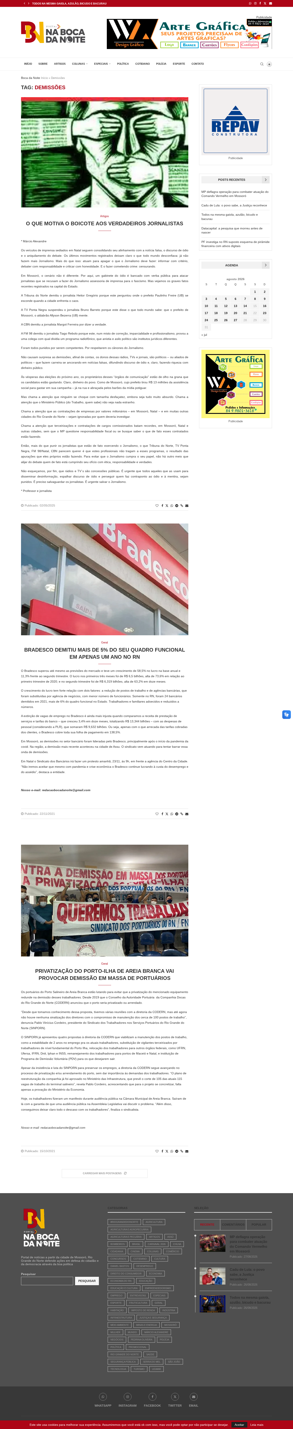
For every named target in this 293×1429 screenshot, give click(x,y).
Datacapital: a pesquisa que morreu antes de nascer (71, 3)
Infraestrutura (121, 1317)
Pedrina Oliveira (141, 1339)
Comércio (172, 1251)
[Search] (262, 64)
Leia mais (256, 1424)
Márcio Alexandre (156, 1332)
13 (235, 306)
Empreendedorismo (158, 1288)
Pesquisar (28, 1274)
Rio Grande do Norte (124, 1354)
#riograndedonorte (124, 1222)
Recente (207, 1224)
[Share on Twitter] (166, 505)
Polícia (161, 63)
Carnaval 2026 (157, 1244)
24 (206, 320)
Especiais (101, 63)
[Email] (270, 3)
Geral (159, 1303)
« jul (204, 334)
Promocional (137, 1347)
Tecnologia (118, 1369)
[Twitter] (265, 3)
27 (235, 320)
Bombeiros (117, 1244)
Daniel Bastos (119, 1266)
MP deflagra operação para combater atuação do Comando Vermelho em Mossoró (248, 1244)
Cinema (135, 1251)
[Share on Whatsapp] (172, 505)
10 (206, 306)
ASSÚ (170, 1237)
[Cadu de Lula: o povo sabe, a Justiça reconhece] (212, 1276)
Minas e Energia (146, 1325)
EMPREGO (116, 1295)
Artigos (60, 63)
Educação (145, 1281)
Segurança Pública (123, 1361)
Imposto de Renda (143, 1310)
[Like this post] (157, 505)
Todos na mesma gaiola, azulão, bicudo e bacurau (250, 1300)
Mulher (115, 1332)
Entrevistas (138, 1295)
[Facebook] (260, 3)
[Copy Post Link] (181, 505)
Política (123, 63)
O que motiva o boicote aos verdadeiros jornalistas (104, 223)
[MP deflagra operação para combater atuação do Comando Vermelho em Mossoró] (212, 1243)
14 (245, 306)
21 (245, 313)
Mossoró (170, 1325)
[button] (24, 3)
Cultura (159, 1258)
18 (216, 313)
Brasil (136, 1244)
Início (28, 63)
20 (235, 313)
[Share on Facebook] (162, 505)
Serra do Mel (151, 1361)
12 (226, 306)
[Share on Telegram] (176, 505)
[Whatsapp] (250, 3)
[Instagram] (255, 3)
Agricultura (154, 1222)
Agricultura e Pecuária (126, 1237)
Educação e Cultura (123, 1288)
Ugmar (156, 1369)
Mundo (132, 1332)
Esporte (179, 63)
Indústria (168, 1310)
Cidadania (116, 1251)
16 (264, 306)
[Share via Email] (186, 505)
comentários (233, 1224)
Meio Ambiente (119, 1325)
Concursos (118, 1258)
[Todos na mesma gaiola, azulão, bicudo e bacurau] (212, 1303)
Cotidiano (142, 63)
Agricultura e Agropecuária (129, 1229)
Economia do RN (120, 1281)
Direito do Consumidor (126, 1273)
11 (216, 306)
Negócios (116, 1339)
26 (226, 320)
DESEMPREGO (144, 1266)
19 (226, 313)
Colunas (78, 63)
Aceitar (239, 1424)
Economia (155, 1273)
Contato (198, 63)
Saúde (150, 1354)
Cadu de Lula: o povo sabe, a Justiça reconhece (234, 205)
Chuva (177, 1244)
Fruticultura (138, 1303)
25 (216, 320)
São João (174, 1361)
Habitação (117, 1310)
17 (206, 313)
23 (264, 313)
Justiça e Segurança (153, 1317)
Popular (259, 1224)
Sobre (43, 63)
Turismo (139, 1369)
